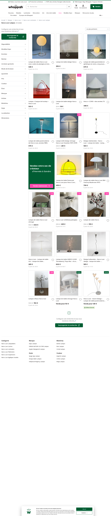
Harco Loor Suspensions (8, 354)
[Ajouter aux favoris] (53, 62)
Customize (84, 512)
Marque (10, 20)
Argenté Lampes (61, 356)
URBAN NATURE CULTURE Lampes (39, 346)
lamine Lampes (61, 343)
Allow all (84, 509)
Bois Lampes (60, 346)
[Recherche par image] (69, 7)
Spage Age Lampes (34, 356)
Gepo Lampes (33, 343)
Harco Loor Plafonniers (7, 352)
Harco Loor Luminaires (29, 20)
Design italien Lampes (35, 359)
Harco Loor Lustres (6, 346)
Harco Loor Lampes (44, 20)
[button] (87, 2)
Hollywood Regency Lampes (37, 361)
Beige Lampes (61, 361)
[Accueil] (15, 7)
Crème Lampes (61, 359)
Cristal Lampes (61, 349)
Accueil (3, 20)
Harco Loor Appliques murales (9, 357)
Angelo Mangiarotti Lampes (37, 349)
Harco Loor (17, 20)
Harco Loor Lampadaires (8, 343)
